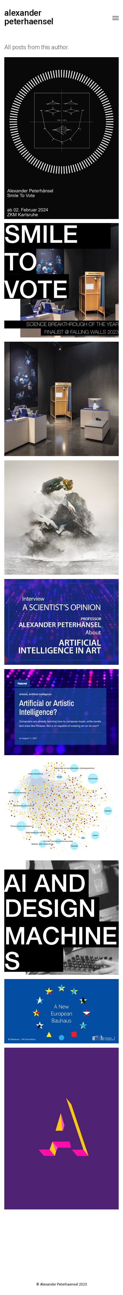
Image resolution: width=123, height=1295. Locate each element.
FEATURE (67, 720)
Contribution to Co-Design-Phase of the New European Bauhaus (61, 803)
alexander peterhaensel (28, 17)
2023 (49, 288)
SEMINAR (82, 819)
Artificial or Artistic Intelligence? (61, 707)
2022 (61, 399)
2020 (38, 399)
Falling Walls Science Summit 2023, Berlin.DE (61, 275)
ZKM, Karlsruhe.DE (61, 133)
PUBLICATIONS (57, 819)
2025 (55, 142)
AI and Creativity (61, 512)
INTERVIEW (67, 633)
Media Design (61, 1123)
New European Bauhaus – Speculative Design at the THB (61, 1006)
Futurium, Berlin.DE (61, 389)
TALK (67, 929)
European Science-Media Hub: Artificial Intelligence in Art (61, 617)
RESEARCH (67, 522)
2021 (50, 399)
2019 (27, 399)
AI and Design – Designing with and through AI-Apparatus (61, 912)
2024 (44, 142)
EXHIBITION (73, 142)
